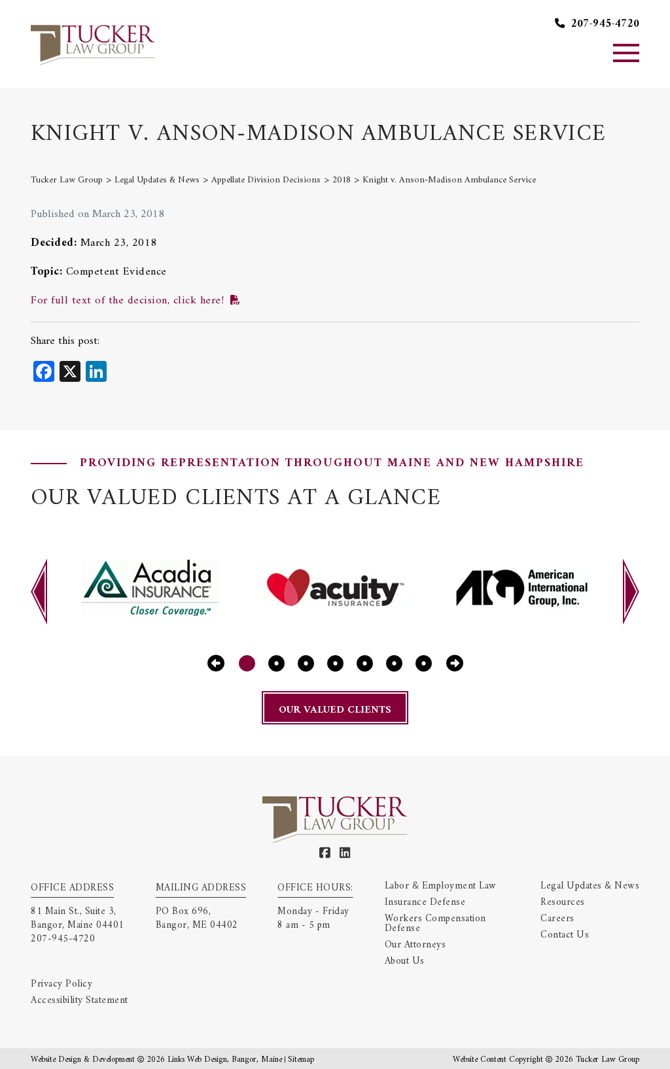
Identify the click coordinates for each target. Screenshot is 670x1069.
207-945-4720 (603, 24)
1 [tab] (247, 663)
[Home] (93, 44)
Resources (562, 903)
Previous (39, 591)
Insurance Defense (425, 903)
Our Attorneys (415, 945)
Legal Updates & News (589, 886)
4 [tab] (335, 663)
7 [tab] (423, 663)
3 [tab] (305, 663)
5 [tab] (364, 663)
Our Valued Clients (335, 710)
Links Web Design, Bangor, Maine (226, 1059)
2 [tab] (276, 663)
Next (631, 591)
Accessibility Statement (79, 1001)
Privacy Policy (61, 984)
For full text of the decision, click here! (127, 301)
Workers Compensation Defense (435, 924)
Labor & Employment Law (441, 886)
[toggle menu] (626, 53)
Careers (557, 919)
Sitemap (301, 1059)
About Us (405, 961)
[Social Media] (325, 853)
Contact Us (564, 935)
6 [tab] (394, 663)
